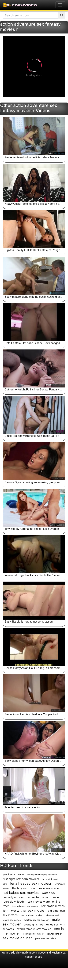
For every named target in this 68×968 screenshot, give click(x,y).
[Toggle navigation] (60, 4)
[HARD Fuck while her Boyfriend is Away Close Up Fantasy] (34, 833)
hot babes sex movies (21, 893)
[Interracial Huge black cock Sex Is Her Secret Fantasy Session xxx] (34, 554)
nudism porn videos (34, 952)
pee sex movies (45, 938)
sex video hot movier (33, 933)
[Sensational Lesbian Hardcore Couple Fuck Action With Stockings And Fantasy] (34, 693)
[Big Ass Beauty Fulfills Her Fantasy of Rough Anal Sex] (34, 229)
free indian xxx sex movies (25, 906)
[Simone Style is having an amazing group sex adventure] (34, 461)
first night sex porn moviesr (21, 879)
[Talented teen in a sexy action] (34, 786)
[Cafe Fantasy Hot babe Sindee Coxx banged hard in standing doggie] (34, 322)
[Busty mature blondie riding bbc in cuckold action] (34, 276)
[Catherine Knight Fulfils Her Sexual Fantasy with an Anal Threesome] (34, 368)
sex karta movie (13, 874)
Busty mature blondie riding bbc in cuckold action (35, 296)
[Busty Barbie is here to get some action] (34, 601)
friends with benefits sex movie (42, 874)
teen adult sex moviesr (32, 915)
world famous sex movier (34, 929)
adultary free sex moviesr (36, 920)
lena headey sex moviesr (30, 883)
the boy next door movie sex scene (35, 888)
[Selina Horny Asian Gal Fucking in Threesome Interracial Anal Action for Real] (34, 647)
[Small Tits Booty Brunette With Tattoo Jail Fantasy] (34, 415)
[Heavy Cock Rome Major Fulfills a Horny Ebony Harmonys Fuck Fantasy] (34, 183)
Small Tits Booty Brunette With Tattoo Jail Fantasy (35, 435)
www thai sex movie (27, 910)
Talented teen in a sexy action (23, 807)
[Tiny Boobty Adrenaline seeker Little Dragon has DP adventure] (34, 508)
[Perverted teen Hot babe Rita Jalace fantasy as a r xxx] (34, 136)
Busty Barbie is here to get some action (29, 621)
